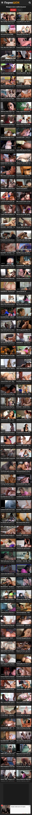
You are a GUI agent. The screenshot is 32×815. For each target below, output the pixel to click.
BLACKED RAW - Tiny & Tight (8, 741)
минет (15, 36)
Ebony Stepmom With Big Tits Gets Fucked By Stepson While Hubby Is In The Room (23, 779)
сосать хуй (27, 216)
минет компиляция (14, 639)
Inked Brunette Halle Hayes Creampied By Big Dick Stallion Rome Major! (23, 240)
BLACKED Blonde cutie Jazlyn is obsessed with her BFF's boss (8, 497)
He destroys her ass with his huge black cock (23, 766)
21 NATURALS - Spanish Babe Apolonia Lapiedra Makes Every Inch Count (8, 715)
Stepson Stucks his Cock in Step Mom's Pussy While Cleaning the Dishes (23, 574)
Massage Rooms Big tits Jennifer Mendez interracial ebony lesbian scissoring (8, 625)
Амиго (2, 62)
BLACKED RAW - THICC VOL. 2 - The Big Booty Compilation (23, 137)
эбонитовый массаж (14, 627)
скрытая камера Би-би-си (11, 164)
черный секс (19, 306)
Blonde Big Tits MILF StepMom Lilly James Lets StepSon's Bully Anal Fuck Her (23, 599)
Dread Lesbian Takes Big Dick (8, 278)
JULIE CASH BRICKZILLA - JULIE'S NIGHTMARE (8, 574)
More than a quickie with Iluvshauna (8, 175)
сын (2, 524)
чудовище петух (26, 588)
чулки (18, 87)
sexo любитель (20, 177)
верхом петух (20, 139)
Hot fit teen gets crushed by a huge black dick (8, 471)
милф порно (27, 575)
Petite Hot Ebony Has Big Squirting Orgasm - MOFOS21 (23, 728)
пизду (22, 126)
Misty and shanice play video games (8, 548)
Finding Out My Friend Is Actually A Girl (8, 484)
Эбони (2, 203)
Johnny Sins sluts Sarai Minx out (23, 689)
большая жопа (5, 575)
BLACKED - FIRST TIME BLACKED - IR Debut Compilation (8, 368)
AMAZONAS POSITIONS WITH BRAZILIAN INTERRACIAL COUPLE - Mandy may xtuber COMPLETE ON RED (8, 651)
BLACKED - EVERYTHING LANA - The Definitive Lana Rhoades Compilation (23, 509)
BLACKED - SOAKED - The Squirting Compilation (8, 253)
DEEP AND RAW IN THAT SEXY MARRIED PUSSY (23, 368)
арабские (3, 588)
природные (12, 421)
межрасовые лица (6, 87)
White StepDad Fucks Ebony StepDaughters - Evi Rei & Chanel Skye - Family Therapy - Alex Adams (8, 766)
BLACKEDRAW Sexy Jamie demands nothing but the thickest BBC (23, 484)
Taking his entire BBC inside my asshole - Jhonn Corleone (23, 163)
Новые (19, 10)
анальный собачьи (6, 318)
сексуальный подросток (13, 485)
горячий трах (20, 652)
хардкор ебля (20, 280)
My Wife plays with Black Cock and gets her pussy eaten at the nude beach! (23, 253)
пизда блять (19, 62)
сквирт (2, 254)
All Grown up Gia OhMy (7, 34)
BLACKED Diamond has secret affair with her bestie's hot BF (23, 381)
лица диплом (21, 383)
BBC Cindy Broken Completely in (23, 201)
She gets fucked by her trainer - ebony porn (8, 445)
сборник (22, 511)
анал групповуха (21, 408)
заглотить (27, 691)
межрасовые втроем (23, 550)
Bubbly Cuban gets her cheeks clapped (23, 98)
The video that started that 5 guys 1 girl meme (23, 741)
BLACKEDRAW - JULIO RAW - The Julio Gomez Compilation (23, 625)
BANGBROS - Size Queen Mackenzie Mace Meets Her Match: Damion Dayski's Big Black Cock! (23, 342)
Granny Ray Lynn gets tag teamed (23, 47)
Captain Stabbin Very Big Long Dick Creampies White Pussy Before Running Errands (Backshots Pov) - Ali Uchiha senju (8, 265)
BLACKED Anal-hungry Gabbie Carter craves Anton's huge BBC (8, 535)
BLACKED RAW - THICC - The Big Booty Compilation (8, 638)
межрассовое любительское (11, 241)
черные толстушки (21, 318)
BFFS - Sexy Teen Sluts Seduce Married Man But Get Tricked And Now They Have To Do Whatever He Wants (8, 599)
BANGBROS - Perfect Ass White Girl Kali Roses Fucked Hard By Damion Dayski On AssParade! (8, 291)
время (11, 331)
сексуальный (4, 344)
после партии (20, 216)
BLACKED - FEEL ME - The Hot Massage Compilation (23, 561)
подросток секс (11, 601)
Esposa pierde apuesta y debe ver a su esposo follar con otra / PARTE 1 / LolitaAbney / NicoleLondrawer (8, 124)
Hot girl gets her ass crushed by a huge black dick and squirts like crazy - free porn (23, 227)
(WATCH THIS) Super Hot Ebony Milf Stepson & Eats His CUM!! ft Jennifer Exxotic (8, 111)
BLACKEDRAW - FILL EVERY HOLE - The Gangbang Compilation (23, 265)
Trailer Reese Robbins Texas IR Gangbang (8, 214)
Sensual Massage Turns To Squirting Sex (8, 137)
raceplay (6, 267)
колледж (7, 203)
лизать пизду (15, 755)
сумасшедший (20, 228)
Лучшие (13, 10)
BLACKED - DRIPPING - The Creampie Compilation (8, 227)
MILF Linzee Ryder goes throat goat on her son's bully (8, 702)
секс (2, 485)
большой (9, 190)
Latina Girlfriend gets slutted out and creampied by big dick (23, 355)
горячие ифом (20, 49)
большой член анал (6, 100)
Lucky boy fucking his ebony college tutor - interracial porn (8, 201)
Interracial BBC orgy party (8, 458)
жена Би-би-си (5, 331)
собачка (26, 126)
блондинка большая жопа (23, 562)
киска (22, 331)
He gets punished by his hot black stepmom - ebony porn (8, 73)
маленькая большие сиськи (13, 434)
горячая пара (7, 139)
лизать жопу (20, 498)
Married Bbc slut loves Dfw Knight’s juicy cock (8, 21)
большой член (13, 575)
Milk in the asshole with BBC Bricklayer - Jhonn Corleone (8, 304)
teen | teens (4, 472)
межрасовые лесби (11, 511)
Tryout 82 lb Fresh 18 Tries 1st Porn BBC (23, 21)
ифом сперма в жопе (26, 370)
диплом (18, 74)
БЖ (17, 293)
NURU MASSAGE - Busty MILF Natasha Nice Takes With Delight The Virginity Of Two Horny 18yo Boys (23, 458)
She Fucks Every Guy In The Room (23, 702)
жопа (26, 472)
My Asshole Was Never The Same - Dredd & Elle (23, 522)
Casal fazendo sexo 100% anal (23, 175)
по (1, 447)
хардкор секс (4, 781)
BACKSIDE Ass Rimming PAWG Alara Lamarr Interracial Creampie (23, 86)
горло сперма (4, 704)
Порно (8, 2)
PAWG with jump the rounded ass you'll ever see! (8, 753)
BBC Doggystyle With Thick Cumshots (23, 330)
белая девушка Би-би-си (8, 151)
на (1, 241)
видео (2, 550)
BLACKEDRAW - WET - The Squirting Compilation (8, 728)
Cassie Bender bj (21, 291)
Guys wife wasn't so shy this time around (8, 330)
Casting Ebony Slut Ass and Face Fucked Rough (8, 612)
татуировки (15, 87)
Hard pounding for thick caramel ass (23, 471)
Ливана (13, 588)
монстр (20, 588)
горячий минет (20, 639)
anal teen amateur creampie (8, 652)
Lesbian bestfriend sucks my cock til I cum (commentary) (8, 509)
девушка (3, 357)
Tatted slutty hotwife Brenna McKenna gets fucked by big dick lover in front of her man (8, 188)
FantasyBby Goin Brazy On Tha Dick (23, 663)
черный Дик (24, 164)
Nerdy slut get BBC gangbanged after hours (23, 214)
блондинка (4, 370)
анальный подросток (22, 36)
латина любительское (22, 190)
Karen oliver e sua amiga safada (23, 60)
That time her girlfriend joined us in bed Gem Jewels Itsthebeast (23, 548)
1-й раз (18, 23)
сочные (3, 23)
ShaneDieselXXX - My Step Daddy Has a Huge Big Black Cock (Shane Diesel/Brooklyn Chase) (23, 73)
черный (3, 74)
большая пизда (20, 716)
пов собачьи (28, 139)
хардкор (3, 36)
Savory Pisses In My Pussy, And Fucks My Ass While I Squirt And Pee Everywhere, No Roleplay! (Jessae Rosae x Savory (8, 407)
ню (23, 254)
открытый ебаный (23, 113)
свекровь (3, 190)
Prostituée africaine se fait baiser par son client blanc (8, 522)
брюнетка (11, 216)
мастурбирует (12, 691)
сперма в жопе (20, 704)
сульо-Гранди (8, 62)
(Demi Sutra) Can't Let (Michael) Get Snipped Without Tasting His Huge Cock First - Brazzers (23, 124)
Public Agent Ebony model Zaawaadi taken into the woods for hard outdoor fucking (23, 111)
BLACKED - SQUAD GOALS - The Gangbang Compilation (23, 407)
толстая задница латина (23, 421)
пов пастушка (20, 627)
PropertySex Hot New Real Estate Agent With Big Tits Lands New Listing (23, 432)
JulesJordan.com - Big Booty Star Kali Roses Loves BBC (8, 381)
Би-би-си (29, 293)
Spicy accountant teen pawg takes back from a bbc (23, 753)
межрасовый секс (6, 126)
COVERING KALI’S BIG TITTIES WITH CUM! (23, 497)
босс (2, 498)
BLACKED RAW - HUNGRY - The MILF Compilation (8, 317)
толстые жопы (20, 472)
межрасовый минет (22, 447)
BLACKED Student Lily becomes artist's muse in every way (8, 689)
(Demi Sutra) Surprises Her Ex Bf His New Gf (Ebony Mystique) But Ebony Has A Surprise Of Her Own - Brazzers (8, 86)
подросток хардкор (6, 49)
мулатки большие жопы (9, 447)
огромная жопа (5, 537)
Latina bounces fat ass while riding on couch (23, 419)
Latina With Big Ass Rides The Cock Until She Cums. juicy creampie (23, 150)
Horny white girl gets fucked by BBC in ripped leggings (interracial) (8, 150)
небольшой (13, 665)
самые (25, 344)
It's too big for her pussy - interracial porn (23, 715)
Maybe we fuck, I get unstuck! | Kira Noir (23, 651)
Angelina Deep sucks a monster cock (23, 586)
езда (29, 678)
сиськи (8, 588)
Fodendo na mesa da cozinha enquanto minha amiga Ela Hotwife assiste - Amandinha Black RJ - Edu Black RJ (8, 240)
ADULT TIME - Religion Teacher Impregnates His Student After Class (8, 779)
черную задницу (15, 678)
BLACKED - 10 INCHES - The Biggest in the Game (23, 535)
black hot (18, 434)
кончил (18, 691)
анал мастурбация (21, 614)
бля (2, 139)
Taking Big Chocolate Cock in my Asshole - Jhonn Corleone (23, 34)
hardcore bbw (5, 177)
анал (2, 267)
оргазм (7, 254)
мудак (2, 306)
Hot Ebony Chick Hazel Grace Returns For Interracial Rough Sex (23, 278)
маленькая (19, 344)
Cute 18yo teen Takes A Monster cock (8, 47)
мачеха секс (8, 74)
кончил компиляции (6, 729)
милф (2, 164)
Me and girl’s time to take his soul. (8, 355)
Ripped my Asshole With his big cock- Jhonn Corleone (8, 98)
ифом (30, 601)
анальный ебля (20, 601)
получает (19, 254)
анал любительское (6, 113)
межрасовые (9, 36)
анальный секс (5, 614)
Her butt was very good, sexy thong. (8, 342)
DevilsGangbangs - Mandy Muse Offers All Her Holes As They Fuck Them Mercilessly (23, 612)
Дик (2, 395)
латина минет (7, 395)
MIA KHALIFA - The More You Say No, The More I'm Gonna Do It (8, 586)
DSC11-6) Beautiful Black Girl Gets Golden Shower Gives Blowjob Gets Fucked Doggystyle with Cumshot (8, 432)
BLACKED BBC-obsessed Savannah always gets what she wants (23, 676)
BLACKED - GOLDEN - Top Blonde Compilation (23, 445)
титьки (23, 23)
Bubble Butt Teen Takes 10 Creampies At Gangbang (8, 163)
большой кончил (8, 280)
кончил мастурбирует (22, 460)
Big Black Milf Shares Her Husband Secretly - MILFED (23, 317)
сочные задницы (21, 151)
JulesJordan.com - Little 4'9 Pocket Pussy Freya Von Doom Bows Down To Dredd (23, 394)
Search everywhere (21, 188)
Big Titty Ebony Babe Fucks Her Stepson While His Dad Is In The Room (23, 304)
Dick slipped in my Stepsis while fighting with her (8, 663)
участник (3, 460)
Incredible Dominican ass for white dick (8, 394)
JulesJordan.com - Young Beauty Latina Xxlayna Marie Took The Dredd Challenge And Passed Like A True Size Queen (8, 419)
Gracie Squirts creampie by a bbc (8, 676)
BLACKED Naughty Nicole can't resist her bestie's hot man (23, 638)
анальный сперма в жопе (12, 23)
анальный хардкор (6, 408)
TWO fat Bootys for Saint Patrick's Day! (8, 561)
